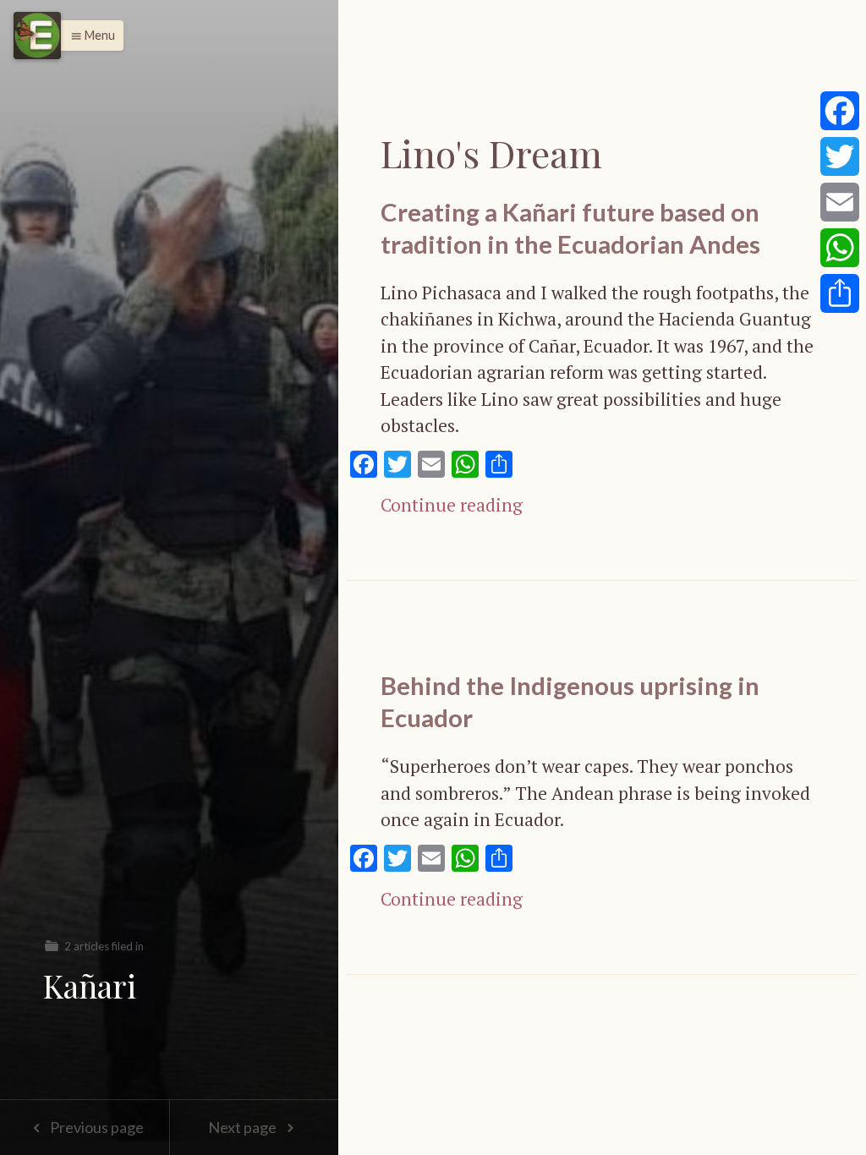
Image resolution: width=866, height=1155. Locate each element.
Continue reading (452, 505)
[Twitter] (840, 156)
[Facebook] (840, 111)
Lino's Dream (491, 153)
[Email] (840, 202)
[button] (88, 35)
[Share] (840, 293)
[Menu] (37, 35)
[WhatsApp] (840, 248)
